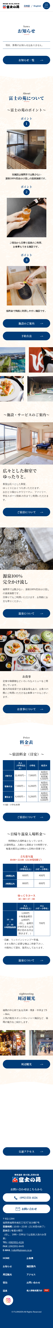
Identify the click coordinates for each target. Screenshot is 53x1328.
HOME (6, 1258)
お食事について (26, 709)
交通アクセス (26, 1151)
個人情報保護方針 (34, 1290)
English (37, 6)
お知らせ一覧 (26, 60)
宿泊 (5, 1282)
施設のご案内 (26, 323)
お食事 (30, 1258)
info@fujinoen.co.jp (22, 1250)
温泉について (26, 613)
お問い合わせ (33, 1282)
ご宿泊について (26, 512)
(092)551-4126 (16, 1242)
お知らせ (7, 1266)
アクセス (31, 1274)
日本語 (27, 6)
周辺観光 (26, 1064)
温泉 (5, 1291)
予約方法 (26, 336)
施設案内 (31, 1266)
